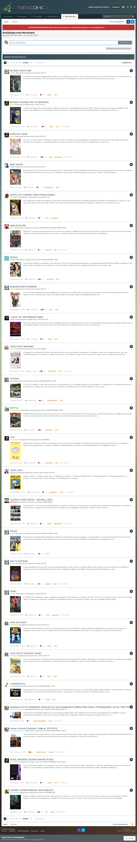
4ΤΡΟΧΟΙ (14, 378)
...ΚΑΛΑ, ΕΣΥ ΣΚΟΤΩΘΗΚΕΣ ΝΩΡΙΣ (26, 317)
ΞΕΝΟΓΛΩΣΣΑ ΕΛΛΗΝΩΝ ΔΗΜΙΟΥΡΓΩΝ (53, 228)
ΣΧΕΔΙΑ (13, 531)
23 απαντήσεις (30, 584)
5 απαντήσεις (33, 157)
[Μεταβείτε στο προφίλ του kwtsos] (7, 103)
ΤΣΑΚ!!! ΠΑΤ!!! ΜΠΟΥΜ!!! (22, 346)
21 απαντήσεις (33, 309)
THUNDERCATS (17, 684)
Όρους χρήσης (37, 839)
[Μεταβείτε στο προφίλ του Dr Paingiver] (7, 623)
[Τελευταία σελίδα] (31, 62)
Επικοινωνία (34, 831)
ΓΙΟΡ (12, 437)
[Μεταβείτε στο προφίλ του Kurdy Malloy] (7, 791)
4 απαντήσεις (29, 187)
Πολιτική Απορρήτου (23, 831)
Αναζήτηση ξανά (125, 42)
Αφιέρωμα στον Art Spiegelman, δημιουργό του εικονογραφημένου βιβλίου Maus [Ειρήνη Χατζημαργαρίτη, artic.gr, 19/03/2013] (71, 707)
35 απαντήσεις (32, 95)
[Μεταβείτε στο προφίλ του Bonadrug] (7, 347)
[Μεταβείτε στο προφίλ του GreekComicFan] (7, 409)
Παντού (126, 16)
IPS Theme (5, 829)
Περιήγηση (22, 16)
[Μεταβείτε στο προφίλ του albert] (7, 379)
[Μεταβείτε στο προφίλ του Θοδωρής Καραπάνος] (7, 708)
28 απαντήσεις (31, 400)
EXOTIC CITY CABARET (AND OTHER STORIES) (32, 195)
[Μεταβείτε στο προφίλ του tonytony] (7, 258)
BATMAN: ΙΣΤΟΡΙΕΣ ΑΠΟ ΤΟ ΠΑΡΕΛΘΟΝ (29, 102)
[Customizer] (123, 7)
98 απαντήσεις (31, 553)
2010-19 (43, 73)
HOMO (13, 591)
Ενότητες (9, 16)
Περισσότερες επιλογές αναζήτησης (119, 48)
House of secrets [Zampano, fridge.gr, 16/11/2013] (33, 728)
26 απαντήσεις (33, 126)
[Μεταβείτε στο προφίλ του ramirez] (7, 165)
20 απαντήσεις (31, 699)
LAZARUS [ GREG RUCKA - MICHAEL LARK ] (31, 499)
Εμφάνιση (12, 831)
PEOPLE (14, 257)
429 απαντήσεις (34, 492)
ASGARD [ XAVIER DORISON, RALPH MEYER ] (31, 790)
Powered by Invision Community (126, 831)
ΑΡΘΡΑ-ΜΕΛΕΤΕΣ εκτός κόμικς (55, 762)
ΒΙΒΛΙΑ (44, 349)
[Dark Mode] (128, 7)
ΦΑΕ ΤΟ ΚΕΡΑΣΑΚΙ (19, 561)
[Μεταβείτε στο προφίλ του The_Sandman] (7, 438)
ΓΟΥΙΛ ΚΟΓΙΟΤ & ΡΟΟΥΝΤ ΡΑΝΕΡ (26, 653)
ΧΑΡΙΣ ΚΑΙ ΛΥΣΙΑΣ (18, 134)
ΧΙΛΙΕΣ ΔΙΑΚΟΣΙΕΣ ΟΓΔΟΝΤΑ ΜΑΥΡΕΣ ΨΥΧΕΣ (31, 759)
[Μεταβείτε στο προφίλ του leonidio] (7, 71)
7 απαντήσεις (30, 250)
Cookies (42, 831)
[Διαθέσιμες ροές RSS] (132, 824)
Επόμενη (26, 62)
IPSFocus (12, 829)
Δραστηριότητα (70, 16)
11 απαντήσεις (33, 339)
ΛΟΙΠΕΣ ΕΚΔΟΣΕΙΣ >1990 (49, 259)
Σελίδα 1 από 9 (39, 62)
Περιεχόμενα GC (52, 16)
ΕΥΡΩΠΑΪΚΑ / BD (49, 792)
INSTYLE (14, 408)
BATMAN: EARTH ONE (20, 70)
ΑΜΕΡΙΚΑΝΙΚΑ (48, 502)
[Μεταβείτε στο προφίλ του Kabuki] (7, 226)
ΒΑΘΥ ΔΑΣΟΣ (16, 164)
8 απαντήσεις (31, 218)
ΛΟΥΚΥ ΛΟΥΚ (16, 470)
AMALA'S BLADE (18, 225)
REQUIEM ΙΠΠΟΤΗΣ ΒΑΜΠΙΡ (23, 287)
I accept (130, 838)
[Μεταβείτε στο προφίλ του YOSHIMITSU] (7, 196)
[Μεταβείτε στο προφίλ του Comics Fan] (7, 318)
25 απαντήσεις (31, 615)
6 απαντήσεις (31, 279)
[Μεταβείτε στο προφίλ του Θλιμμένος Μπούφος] (7, 471)
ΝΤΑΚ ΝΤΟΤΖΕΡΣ (18, 622)
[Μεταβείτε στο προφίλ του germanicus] (7, 500)
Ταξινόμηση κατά (127, 62)
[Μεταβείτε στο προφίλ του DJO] (7, 685)
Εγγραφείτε (116, 7)
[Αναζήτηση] (132, 16)
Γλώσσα (4, 831)
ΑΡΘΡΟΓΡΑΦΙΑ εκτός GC (58, 709)
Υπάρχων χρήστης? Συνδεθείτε (98, 7)
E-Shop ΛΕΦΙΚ (37, 16)
